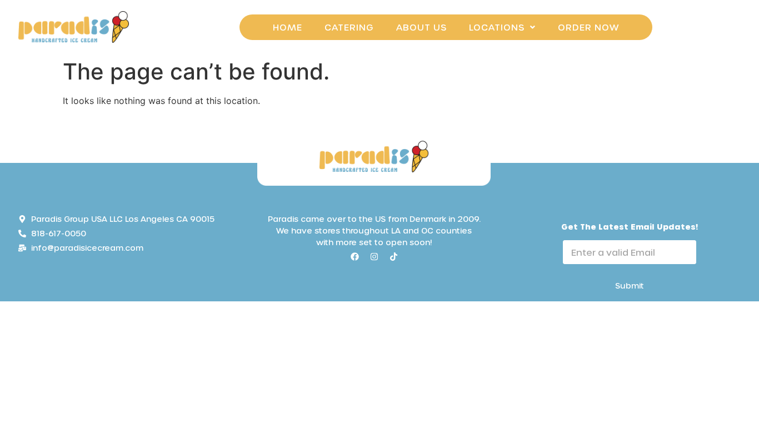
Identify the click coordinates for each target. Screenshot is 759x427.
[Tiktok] (393, 256)
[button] (502, 27)
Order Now (588, 27)
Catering (349, 27)
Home (287, 27)
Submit (629, 285)
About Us (421, 27)
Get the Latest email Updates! (629, 226)
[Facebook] (354, 256)
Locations (497, 27)
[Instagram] (374, 256)
